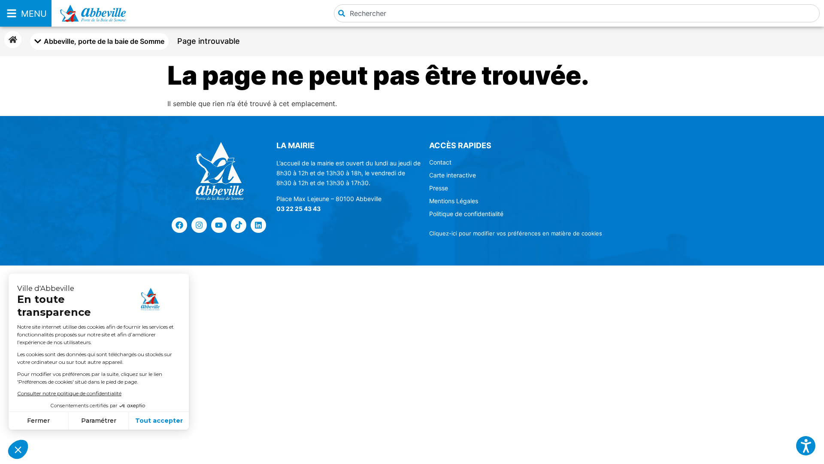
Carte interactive (452, 175)
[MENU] (11, 13)
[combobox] (577, 13)
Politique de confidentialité (466, 213)
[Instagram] (199, 225)
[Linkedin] (258, 225)
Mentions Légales (453, 201)
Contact (440, 162)
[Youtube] (219, 225)
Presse (438, 188)
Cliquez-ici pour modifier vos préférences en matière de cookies (515, 233)
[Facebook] (179, 225)
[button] (805, 445)
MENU (34, 14)
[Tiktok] (238, 225)
